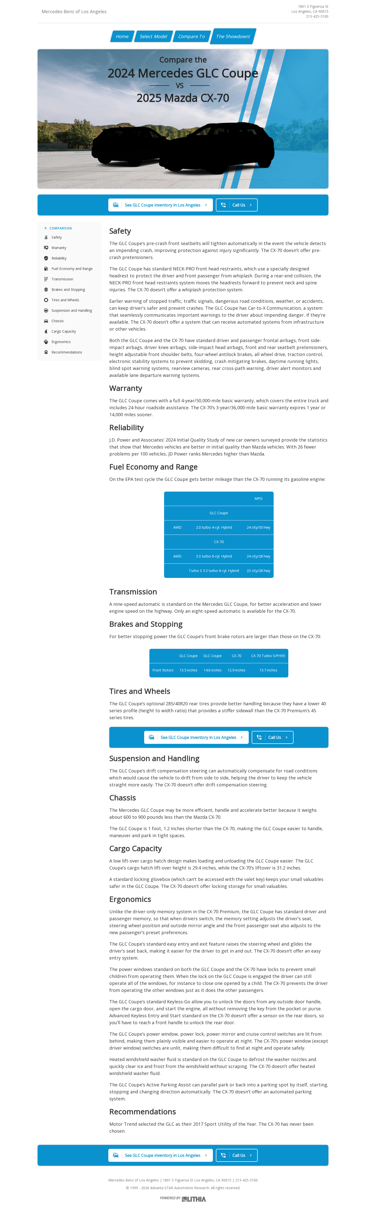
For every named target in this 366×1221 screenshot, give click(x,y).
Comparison (61, 228)
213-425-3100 (317, 16)
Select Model (153, 36)
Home (122, 36)
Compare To (192, 36)
